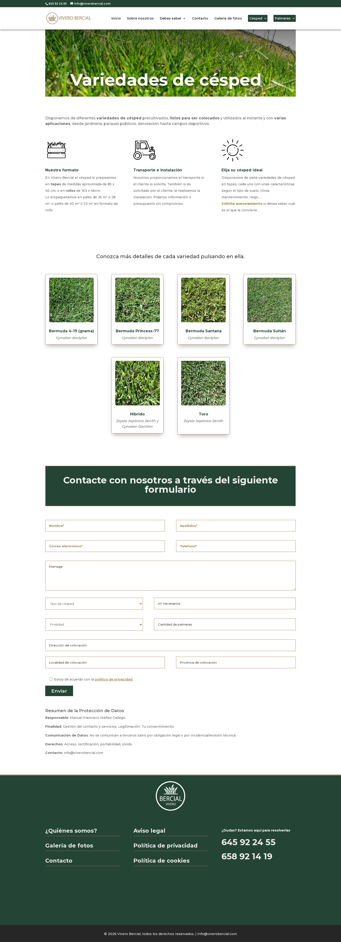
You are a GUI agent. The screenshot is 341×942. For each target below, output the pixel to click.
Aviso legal (149, 830)
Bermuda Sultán (269, 331)
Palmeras (283, 18)
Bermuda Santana (204, 331)
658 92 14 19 (247, 856)
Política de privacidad (165, 845)
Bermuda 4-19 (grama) (71, 331)
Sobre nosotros (140, 18)
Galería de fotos (228, 18)
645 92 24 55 (249, 842)
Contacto (200, 18)
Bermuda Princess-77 (137, 331)
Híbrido (137, 414)
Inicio (116, 18)
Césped (255, 18)
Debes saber (170, 18)
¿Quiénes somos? (71, 830)
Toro (203, 414)
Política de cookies (161, 860)
